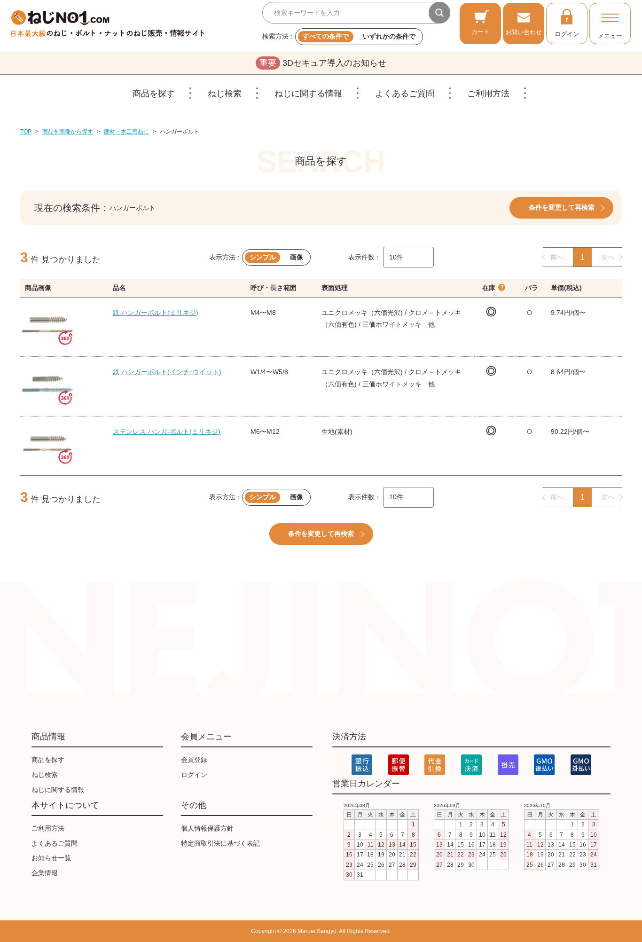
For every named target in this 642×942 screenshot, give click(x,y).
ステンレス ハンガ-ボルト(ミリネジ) (166, 431)
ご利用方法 (488, 93)
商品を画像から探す (67, 131)
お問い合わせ (523, 32)
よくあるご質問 (404, 93)
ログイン (567, 34)
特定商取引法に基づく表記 (220, 843)
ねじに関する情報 (308, 93)
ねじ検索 (225, 93)
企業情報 (44, 873)
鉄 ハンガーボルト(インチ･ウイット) (167, 372)
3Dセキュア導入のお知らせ (322, 63)
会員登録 (194, 759)
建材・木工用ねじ (126, 131)
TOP (25, 131)
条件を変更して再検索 (562, 207)
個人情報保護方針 (207, 828)
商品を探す (154, 93)
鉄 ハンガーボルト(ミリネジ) (155, 312)
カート (480, 31)
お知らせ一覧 (51, 858)
